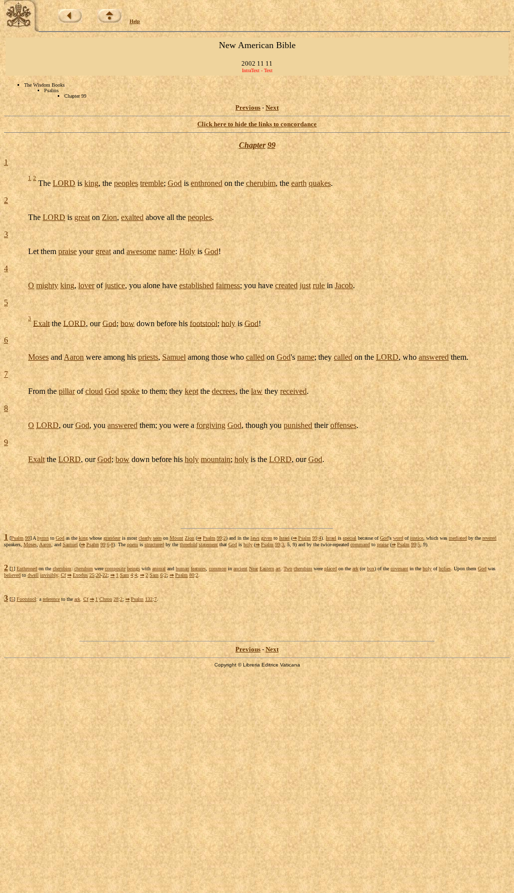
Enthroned (27, 568)
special (349, 538)
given (266, 538)
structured (154, 544)
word (398, 538)
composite (115, 568)
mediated (458, 538)
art (278, 568)
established (196, 285)
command (360, 544)
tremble (152, 183)
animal (159, 568)
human (182, 568)
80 (191, 575)
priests (148, 357)
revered (489, 538)
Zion (109, 217)
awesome (141, 251)
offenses (343, 425)
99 (272, 145)
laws (255, 538)
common (217, 568)
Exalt (41, 323)
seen (157, 538)
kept (191, 391)
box (370, 568)
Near (253, 568)
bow (127, 323)
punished (298, 425)
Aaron (74, 357)
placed (330, 568)
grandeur (111, 538)
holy (228, 323)
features (198, 568)
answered (434, 357)
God (175, 183)
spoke (130, 391)
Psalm (17, 538)
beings (133, 568)
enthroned (206, 183)
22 (104, 575)
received (293, 391)
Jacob (344, 285)
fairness (228, 285)
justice (115, 285)
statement (208, 544)
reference (51, 599)
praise (67, 251)
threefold (188, 544)
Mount (176, 538)
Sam (124, 575)
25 (91, 575)
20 (98, 575)
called (255, 357)
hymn (43, 538)
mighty (47, 285)
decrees (223, 391)
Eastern (267, 568)
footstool (203, 323)
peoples (126, 183)
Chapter (252, 145)
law (257, 391)
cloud (94, 391)
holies (445, 568)
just (305, 285)
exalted (132, 217)
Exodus (80, 575)
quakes (320, 183)
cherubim (261, 183)
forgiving (210, 425)
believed (12, 575)
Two (288, 568)
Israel (284, 538)
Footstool (26, 599)
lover (86, 285)
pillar (67, 391)
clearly (145, 538)
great (82, 217)
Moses (38, 357)
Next (272, 107)
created (286, 285)
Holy (187, 251)
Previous (248, 107)
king (91, 183)
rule (319, 285)
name (166, 251)
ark (355, 568)
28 (115, 599)
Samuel (174, 357)
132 (149, 599)
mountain (215, 459)
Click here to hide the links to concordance (257, 124)
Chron (105, 599)
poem (132, 544)
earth (299, 183)
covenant (399, 568)
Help (135, 21)
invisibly (49, 575)
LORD (64, 183)
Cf (63, 575)
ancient (240, 568)
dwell (33, 575)
